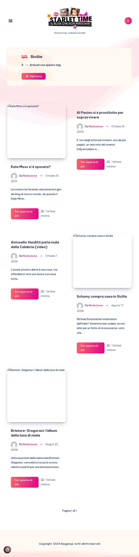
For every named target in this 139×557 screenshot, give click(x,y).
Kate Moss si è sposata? (31, 167)
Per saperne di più (23, 214)
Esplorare (35, 76)
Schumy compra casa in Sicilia (102, 296)
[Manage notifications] (8, 549)
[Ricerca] (128, 20)
